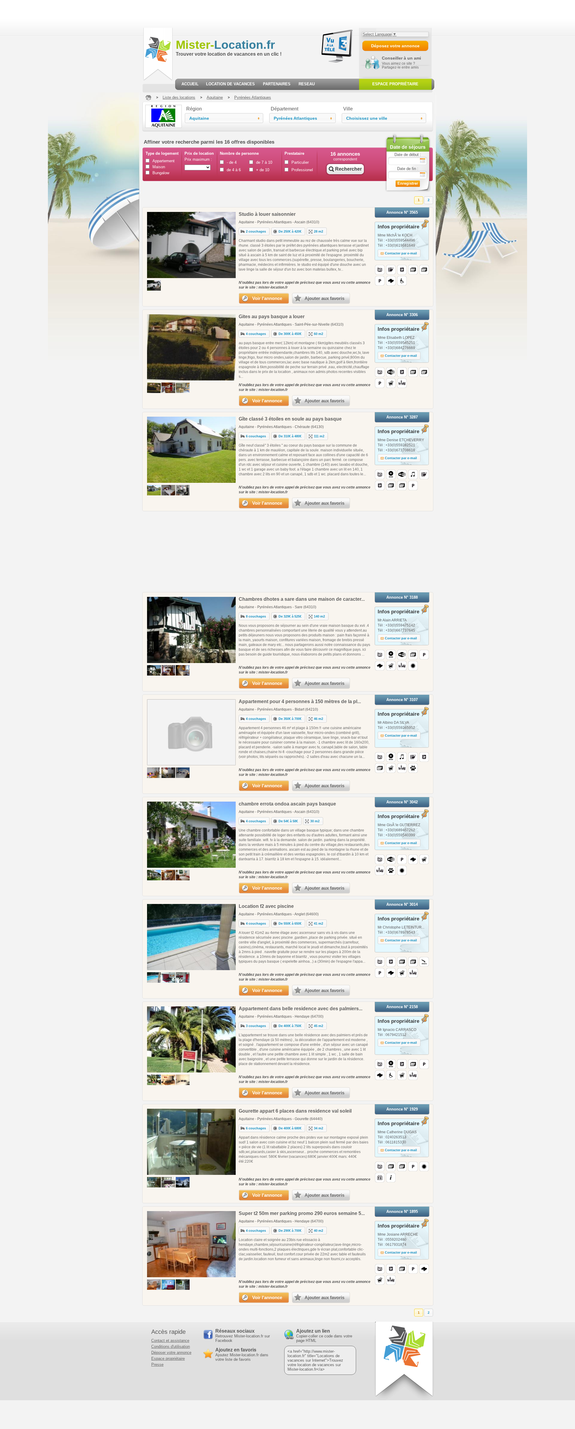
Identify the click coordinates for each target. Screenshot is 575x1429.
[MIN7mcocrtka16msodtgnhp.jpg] (154, 1284)
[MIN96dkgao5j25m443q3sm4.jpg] (154, 388)
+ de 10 (262, 170)
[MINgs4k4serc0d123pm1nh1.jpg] (154, 875)
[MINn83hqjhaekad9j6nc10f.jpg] (168, 490)
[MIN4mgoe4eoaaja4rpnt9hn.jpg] (154, 670)
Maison (158, 167)
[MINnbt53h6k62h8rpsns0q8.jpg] (154, 1080)
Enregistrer (407, 183)
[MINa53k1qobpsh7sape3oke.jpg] (183, 1284)
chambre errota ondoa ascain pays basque (287, 803)
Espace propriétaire (168, 1358)
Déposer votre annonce (171, 1352)
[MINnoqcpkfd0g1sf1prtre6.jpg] (183, 772)
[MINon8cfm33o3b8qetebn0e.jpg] (154, 490)
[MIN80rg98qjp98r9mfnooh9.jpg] (183, 1182)
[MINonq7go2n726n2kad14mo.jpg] (168, 388)
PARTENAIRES (276, 84)
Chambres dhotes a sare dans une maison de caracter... (302, 599)
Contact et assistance (170, 1340)
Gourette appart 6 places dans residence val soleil (295, 1111)
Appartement (162, 161)
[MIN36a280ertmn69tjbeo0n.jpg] (183, 1080)
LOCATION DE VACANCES (230, 84)
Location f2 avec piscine (266, 906)
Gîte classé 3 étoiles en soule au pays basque (290, 418)
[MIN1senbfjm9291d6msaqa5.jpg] (183, 977)
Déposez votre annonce (395, 45)
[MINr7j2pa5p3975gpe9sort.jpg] (183, 670)
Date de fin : (407, 168)
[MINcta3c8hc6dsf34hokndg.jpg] (168, 1080)
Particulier (300, 162)
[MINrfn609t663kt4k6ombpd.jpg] (168, 1284)
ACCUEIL (190, 84)
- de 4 (232, 162)
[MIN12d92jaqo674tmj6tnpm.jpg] (154, 772)
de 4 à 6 (234, 170)
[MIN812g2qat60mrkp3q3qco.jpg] (183, 875)
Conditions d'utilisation (170, 1346)
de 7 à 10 (264, 162)
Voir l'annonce (267, 298)
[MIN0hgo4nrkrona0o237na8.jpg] (154, 285)
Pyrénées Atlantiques (252, 97)
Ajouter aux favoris (324, 298)
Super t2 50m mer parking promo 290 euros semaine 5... (302, 1213)
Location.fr (225, 44)
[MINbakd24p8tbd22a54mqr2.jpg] (183, 388)
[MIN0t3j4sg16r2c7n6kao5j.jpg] (168, 977)
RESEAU (307, 84)
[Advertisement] (109, 13)
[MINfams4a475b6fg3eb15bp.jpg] (168, 772)
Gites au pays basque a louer (272, 316)
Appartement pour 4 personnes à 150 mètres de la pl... (300, 701)
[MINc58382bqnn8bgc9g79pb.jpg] (154, 1182)
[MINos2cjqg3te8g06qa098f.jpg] (168, 875)
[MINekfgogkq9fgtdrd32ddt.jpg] (168, 1182)
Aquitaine (215, 97)
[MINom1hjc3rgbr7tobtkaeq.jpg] (183, 490)
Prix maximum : (198, 159)
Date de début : (407, 154)
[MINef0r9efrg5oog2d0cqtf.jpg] (154, 977)
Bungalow (160, 173)
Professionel (301, 170)
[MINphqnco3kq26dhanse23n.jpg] (168, 670)
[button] (224, 118)
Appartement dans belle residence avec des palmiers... (300, 1008)
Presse (157, 1364)
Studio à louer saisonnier (267, 214)
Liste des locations (179, 97)
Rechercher (348, 169)
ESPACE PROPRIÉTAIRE (395, 84)
